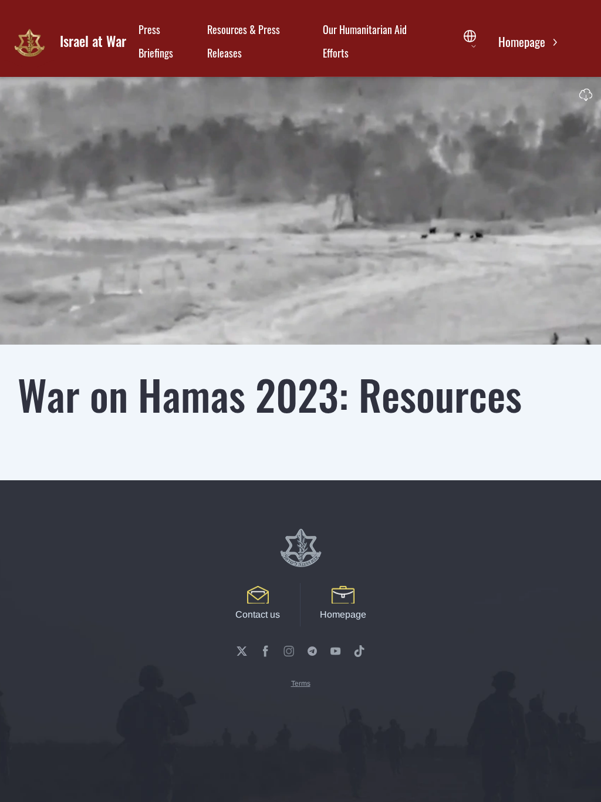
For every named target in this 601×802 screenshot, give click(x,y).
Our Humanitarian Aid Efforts (365, 41)
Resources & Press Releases (243, 41)
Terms (300, 683)
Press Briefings (156, 41)
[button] (472, 41)
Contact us (257, 614)
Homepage (523, 42)
